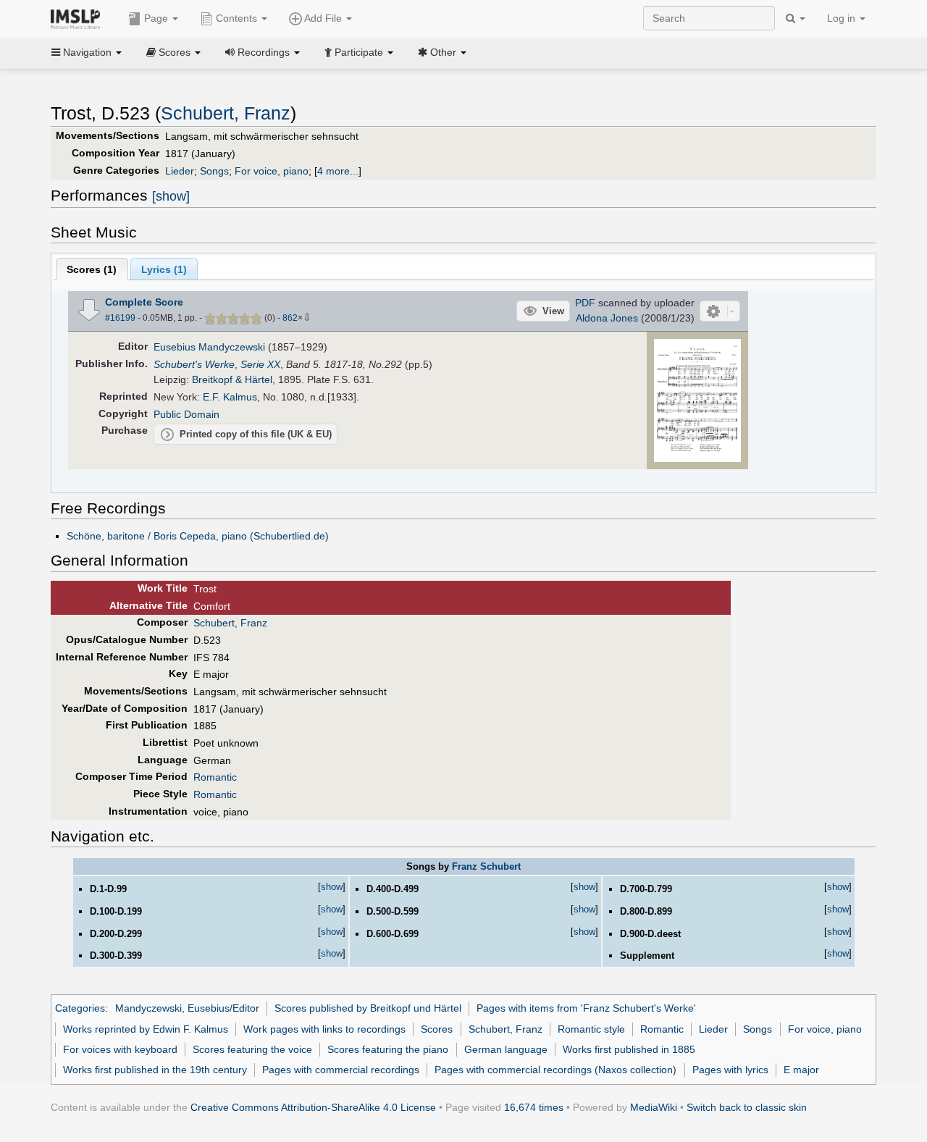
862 (290, 318)
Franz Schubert (486, 866)
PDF (585, 302)
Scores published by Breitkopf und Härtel (367, 1008)
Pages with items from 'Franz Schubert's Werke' (586, 1008)
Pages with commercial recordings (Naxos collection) (555, 1069)
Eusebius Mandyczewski (209, 347)
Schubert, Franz (225, 113)
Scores (437, 1029)
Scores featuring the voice (252, 1049)
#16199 (120, 318)
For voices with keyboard (120, 1049)
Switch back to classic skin (747, 1107)
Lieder (179, 171)
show (332, 886)
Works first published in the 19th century (155, 1069)
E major (801, 1069)
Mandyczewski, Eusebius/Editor (187, 1008)
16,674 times (533, 1107)
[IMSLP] (78, 18)
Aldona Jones (607, 318)
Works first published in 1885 (629, 1049)
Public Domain (186, 414)
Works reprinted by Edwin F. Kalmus (145, 1029)
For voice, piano (272, 171)
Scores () (92, 269)
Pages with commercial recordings (340, 1069)
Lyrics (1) (164, 269)
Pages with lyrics (730, 1069)
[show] (171, 196)
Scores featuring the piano (387, 1049)
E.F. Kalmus (230, 397)
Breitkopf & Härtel (232, 379)
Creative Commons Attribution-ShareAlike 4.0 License (313, 1107)
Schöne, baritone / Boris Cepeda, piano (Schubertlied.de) (198, 536)
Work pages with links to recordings (324, 1029)
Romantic (215, 777)
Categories (80, 1008)
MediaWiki (653, 1107)
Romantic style (591, 1029)
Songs (214, 171)
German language (506, 1049)
